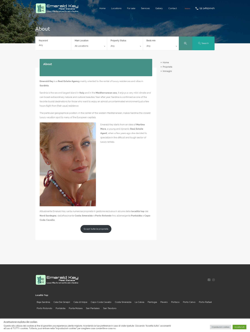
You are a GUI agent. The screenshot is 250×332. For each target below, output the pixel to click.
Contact (172, 8)
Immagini (167, 71)
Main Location (81, 40)
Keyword (43, 40)
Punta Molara (75, 308)
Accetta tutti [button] (239, 327)
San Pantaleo (93, 308)
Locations (116, 8)
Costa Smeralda (123, 302)
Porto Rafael (205, 302)
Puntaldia (60, 308)
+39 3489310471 (207, 8)
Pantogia (152, 302)
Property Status (118, 40)
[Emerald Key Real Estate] (57, 12)
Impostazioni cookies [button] (220, 327)
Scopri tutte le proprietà (96, 229)
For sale (131, 8)
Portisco (175, 302)
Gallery (159, 8)
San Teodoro (109, 308)
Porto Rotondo (44, 308)
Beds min (151, 40)
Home (102, 8)
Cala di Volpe (80, 302)
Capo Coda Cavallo (101, 302)
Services (145, 8)
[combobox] (89, 46)
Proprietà (167, 67)
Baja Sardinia (43, 302)
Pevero (164, 302)
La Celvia (139, 302)
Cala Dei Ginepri (62, 302)
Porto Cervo (189, 302)
